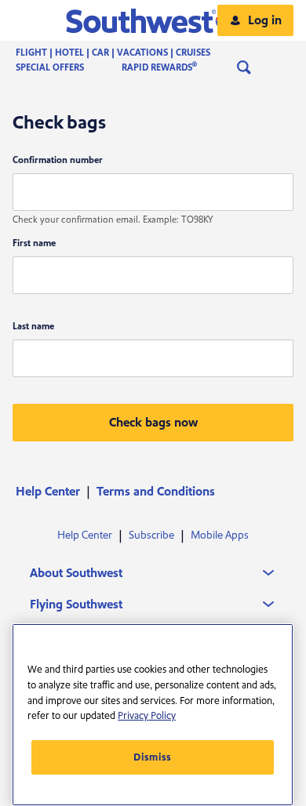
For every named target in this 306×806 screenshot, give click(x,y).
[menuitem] (129, 53)
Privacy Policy (147, 716)
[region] (152, 714)
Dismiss (152, 757)
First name (34, 243)
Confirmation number (58, 160)
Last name (33, 326)
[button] (153, 20)
